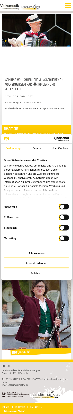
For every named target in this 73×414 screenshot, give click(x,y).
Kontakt (6, 407)
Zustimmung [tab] (13, 148)
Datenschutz (36, 407)
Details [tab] (36, 148)
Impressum (20, 407)
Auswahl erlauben (36, 263)
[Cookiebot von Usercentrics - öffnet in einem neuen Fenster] (54, 138)
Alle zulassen (36, 253)
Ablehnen (36, 273)
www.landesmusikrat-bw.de (15, 384)
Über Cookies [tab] (60, 148)
